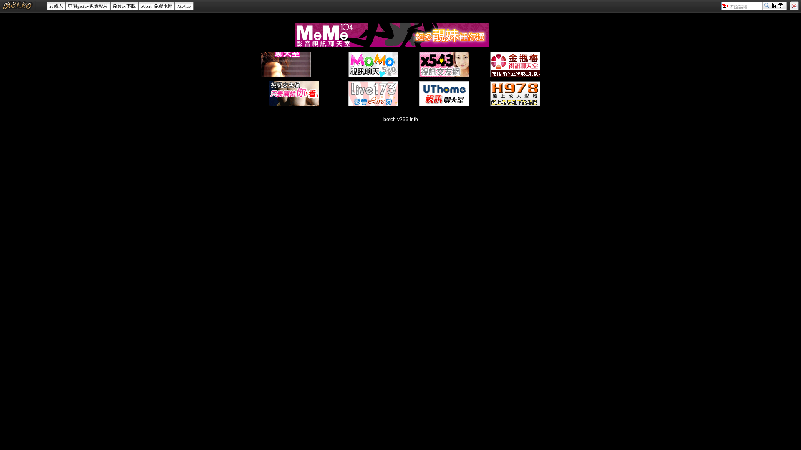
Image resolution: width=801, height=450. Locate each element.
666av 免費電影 (156, 6)
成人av (184, 6)
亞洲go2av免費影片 (88, 6)
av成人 (56, 6)
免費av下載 (124, 6)
